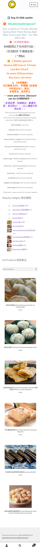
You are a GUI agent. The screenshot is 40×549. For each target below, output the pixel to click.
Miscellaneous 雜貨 (19, 249)
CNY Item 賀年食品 (19, 214)
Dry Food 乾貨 (17, 226)
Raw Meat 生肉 (17, 241)
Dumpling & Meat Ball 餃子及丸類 (24, 230)
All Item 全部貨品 (18, 206)
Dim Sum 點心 (17, 222)
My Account (6, 545)
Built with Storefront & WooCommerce (15, 538)
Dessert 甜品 (17, 218)
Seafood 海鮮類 (18, 245)
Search (20, 545)
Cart (31, 544)
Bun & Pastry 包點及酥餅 (21, 210)
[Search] (36, 269)
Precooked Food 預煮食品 (21, 237)
